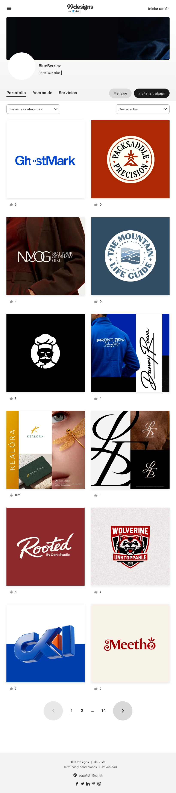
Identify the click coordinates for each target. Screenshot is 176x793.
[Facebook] (77, 784)
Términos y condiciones (80, 767)
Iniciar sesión (159, 8)
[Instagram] (99, 784)
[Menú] (9, 8)
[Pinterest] (93, 784)
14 (104, 710)
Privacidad (109, 767)
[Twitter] (82, 784)
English (97, 775)
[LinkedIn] (88, 784)
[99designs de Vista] (80, 8)
